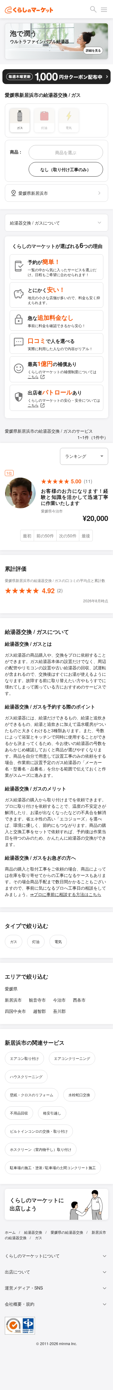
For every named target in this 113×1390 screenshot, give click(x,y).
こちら (33, 376)
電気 (58, 941)
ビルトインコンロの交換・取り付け (39, 1131)
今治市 (59, 1000)
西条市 (79, 1000)
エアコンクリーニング (72, 1058)
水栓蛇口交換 (79, 1094)
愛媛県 (11, 989)
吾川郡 (59, 1011)
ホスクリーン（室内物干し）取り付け (40, 1149)
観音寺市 (37, 1000)
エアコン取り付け (24, 1058)
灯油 (35, 941)
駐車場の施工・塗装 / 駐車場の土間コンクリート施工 (53, 1167)
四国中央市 (15, 1011)
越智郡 (39, 1011)
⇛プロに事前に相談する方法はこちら (65, 894)
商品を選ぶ (65, 152)
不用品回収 (19, 1112)
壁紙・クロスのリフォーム (31, 1094)
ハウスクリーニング (26, 1076)
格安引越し (52, 1112)
